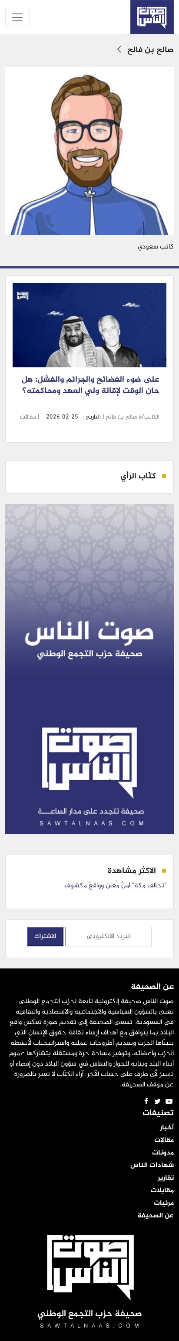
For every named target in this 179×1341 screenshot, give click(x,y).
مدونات (163, 1153)
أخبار (167, 1128)
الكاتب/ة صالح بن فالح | (130, 417)
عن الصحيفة (155, 1216)
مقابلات (162, 1191)
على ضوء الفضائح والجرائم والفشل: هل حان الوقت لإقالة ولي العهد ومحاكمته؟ (89, 391)
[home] (152, 17)
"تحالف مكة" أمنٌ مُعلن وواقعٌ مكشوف (115, 886)
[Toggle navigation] (17, 17)
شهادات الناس (152, 1166)
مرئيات (164, 1203)
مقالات (28, 417)
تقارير (166, 1178)
